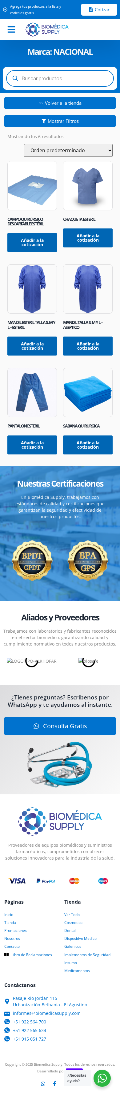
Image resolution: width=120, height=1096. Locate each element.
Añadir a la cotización (32, 242)
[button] (11, 29)
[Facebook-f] (54, 1084)
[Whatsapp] (43, 1084)
